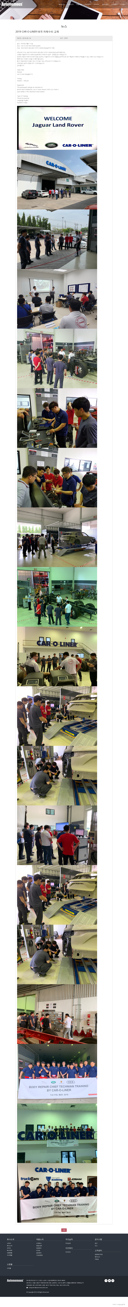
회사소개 (9, 1246)
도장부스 (39, 1243)
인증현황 (9, 1253)
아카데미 (68, 1252)
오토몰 (9, 1268)
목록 (64, 1230)
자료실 (97, 1259)
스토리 (9, 1243)
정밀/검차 (39, 1246)
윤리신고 (97, 1257)
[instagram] (112, 1280)
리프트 (38, 1250)
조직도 (9, 1248)
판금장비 (39, 1248)
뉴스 (96, 1246)
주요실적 (68, 1243)
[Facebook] (106, 1280)
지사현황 (9, 1255)
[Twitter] (109, 1280)
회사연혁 (9, 1250)
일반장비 (39, 1253)
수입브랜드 (39, 1255)
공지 (96, 1243)
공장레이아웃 (99, 1254)
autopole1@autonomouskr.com (38, 1287)
